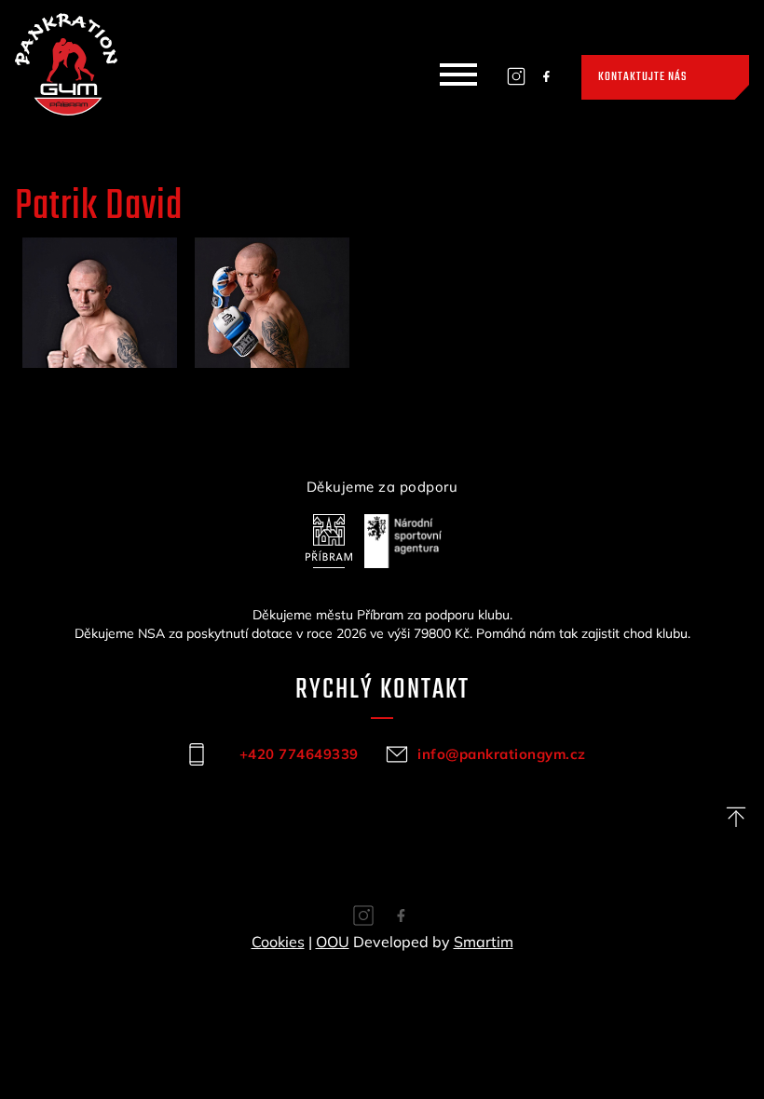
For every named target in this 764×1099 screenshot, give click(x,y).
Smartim (483, 941)
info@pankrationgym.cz (498, 754)
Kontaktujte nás (642, 77)
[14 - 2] (271, 302)
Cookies (278, 941)
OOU (332, 941)
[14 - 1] (99, 302)
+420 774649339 (299, 754)
